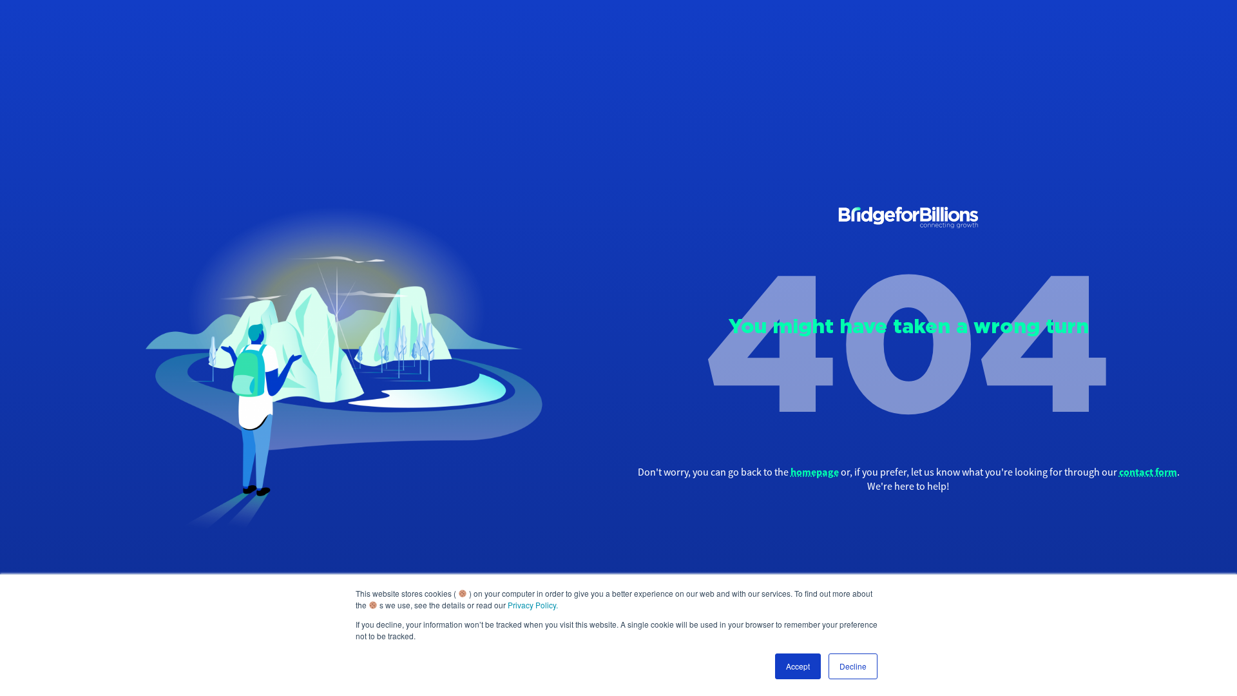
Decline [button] (853, 666)
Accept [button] (798, 666)
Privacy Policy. (533, 604)
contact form (1148, 471)
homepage (815, 471)
